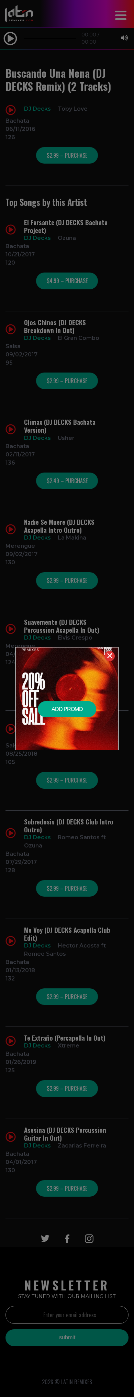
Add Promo (67, 709)
